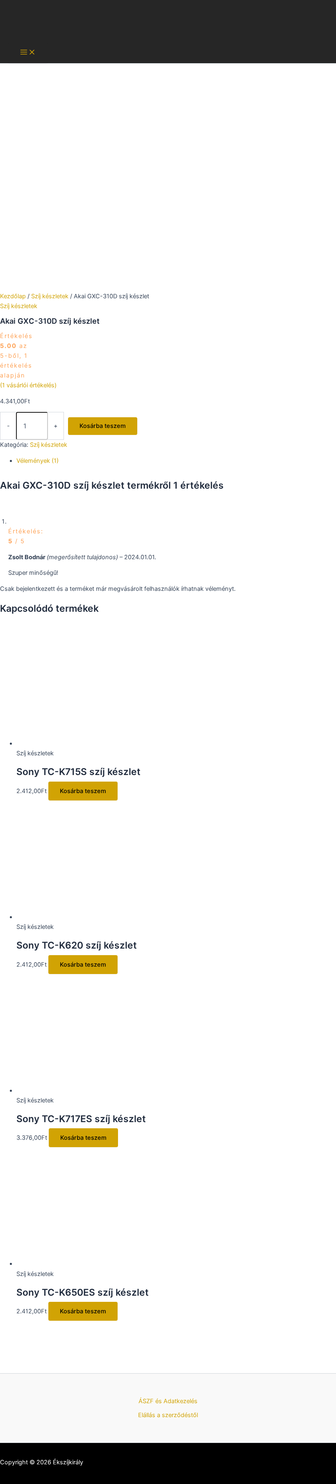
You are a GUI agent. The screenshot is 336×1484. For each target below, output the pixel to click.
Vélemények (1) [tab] (37, 460)
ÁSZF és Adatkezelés (168, 1401)
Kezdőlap (13, 296)
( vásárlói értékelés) (28, 385)
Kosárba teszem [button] (83, 791)
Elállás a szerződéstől (168, 1415)
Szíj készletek (49, 296)
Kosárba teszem (102, 426)
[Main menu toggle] (28, 52)
